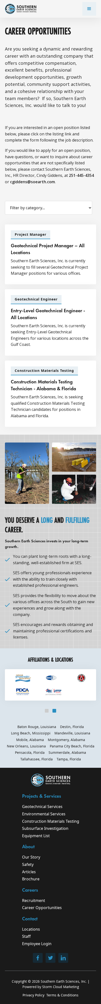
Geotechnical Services (42, 806)
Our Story (31, 857)
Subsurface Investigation (45, 828)
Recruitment (33, 900)
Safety (28, 864)
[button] (89, 9)
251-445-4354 (81, 175)
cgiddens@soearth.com (32, 181)
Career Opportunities (42, 907)
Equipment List (36, 835)
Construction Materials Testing (50, 821)
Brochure (30, 879)
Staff (26, 936)
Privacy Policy (33, 995)
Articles (29, 871)
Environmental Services (43, 814)
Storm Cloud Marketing (60, 986)
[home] (20, 9)
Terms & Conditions (62, 995)
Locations (31, 929)
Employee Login (36, 943)
